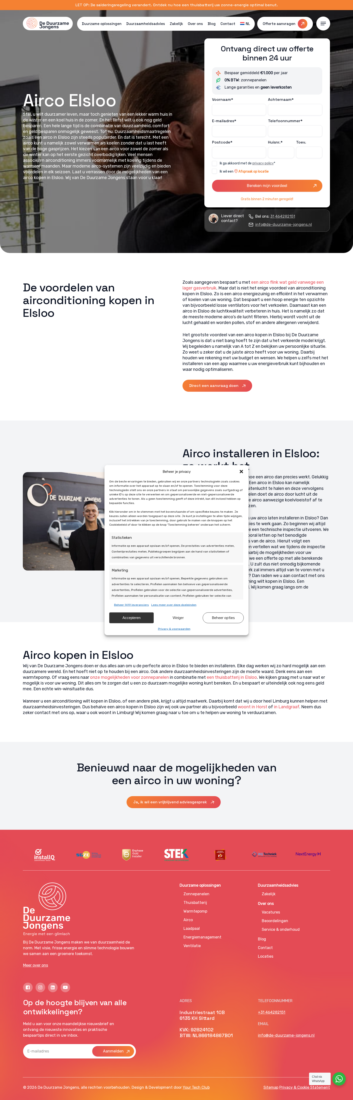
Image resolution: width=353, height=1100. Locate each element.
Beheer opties (223, 618)
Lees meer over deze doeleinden (173, 604)
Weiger (178, 618)
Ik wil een (244, 171)
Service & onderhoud (281, 929)
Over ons (266, 903)
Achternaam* (281, 99)
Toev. (301, 142)
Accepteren (131, 618)
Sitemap (270, 1087)
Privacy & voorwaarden (174, 628)
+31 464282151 (271, 1012)
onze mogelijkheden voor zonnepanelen (129, 677)
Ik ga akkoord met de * (247, 163)
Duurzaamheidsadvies (278, 885)
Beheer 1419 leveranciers (131, 604)
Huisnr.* (275, 142)
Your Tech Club (196, 1087)
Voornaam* (222, 99)
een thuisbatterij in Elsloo (232, 677)
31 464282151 (282, 216)
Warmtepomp (195, 911)
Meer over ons (35, 965)
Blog (262, 939)
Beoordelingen (275, 921)
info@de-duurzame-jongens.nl (283, 224)
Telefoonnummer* (285, 120)
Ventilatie (192, 946)
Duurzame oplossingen (200, 885)
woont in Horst (252, 706)
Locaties (265, 956)
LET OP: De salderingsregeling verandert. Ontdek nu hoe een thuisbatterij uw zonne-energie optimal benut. (176, 4)
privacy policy (263, 163)
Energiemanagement (202, 937)
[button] (241, 471)
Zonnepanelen (196, 894)
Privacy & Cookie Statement (304, 1087)
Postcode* (222, 142)
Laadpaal (191, 928)
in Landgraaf (286, 706)
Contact (265, 947)
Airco (188, 920)
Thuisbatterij (195, 902)
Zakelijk (268, 894)
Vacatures (271, 912)
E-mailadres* (224, 120)
